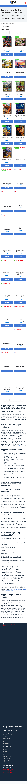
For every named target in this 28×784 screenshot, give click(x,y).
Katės (18, 181)
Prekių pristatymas (7, 754)
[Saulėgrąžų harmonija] (20, 288)
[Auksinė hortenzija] (7, 380)
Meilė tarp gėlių (20, 50)
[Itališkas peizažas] (20, 265)
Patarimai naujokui (7, 743)
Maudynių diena (20, 366)
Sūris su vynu (20, 94)
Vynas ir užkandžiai (6, 50)
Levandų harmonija (6, 321)
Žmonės (9, 93)
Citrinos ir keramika (20, 161)
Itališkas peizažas (20, 274)
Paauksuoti (22, 341)
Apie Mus (5, 749)
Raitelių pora (7, 94)
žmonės (15, 589)
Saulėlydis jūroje (20, 72)
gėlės (12, 589)
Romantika (22, 48)
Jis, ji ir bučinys (20, 138)
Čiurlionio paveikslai (9, 590)
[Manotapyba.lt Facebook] (7, 771)
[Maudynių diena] (20, 358)
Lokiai (20, 228)
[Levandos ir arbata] (7, 288)
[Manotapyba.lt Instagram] (4, 771)
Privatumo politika (7, 756)
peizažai (24, 589)
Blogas (4, 741)
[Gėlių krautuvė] (7, 243)
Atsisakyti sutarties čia (8, 761)
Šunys (9, 181)
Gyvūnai (17, 227)
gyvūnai (19, 589)
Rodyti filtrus (6, 26)
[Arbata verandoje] (20, 312)
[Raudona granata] (7, 197)
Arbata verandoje (20, 321)
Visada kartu (20, 388)
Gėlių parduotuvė (20, 251)
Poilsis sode (7, 72)
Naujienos (10, 48)
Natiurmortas (4, 48)
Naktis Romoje (7, 138)
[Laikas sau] (7, 265)
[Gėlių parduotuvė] (20, 243)
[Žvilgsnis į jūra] (7, 358)
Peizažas (22, 70)
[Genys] (20, 197)
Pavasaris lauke (6, 343)
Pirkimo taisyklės (6, 758)
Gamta (4, 70)
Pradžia (2, 23)
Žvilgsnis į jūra (7, 366)
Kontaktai (5, 751)
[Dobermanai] (20, 335)
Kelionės (3, 137)
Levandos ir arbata (7, 298)
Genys (20, 205)
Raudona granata (7, 206)
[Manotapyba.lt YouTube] (11, 771)
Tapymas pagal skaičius (8, 733)
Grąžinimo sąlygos (7, 760)
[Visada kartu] (20, 380)
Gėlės (9, 227)
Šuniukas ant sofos (7, 183)
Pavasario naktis (20, 116)
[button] (24, 2)
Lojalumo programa (7, 753)
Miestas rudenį (7, 116)
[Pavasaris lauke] (7, 335)
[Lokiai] (20, 220)
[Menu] (3, 2)
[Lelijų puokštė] (7, 220)
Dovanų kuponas (6, 738)
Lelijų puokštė (7, 229)
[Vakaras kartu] (20, 175)
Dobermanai (20, 344)
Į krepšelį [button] (7, 54)
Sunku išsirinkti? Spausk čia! (9, 740)
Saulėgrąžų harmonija (20, 298)
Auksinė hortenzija (7, 389)
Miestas (4, 115)
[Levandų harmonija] (7, 312)
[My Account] (21, 2)
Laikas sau (7, 273)
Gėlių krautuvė (6, 251)
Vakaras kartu (20, 183)
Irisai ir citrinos (6, 161)
